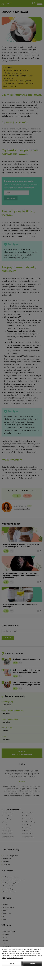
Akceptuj (32, 963)
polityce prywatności (18, 955)
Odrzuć (11, 963)
